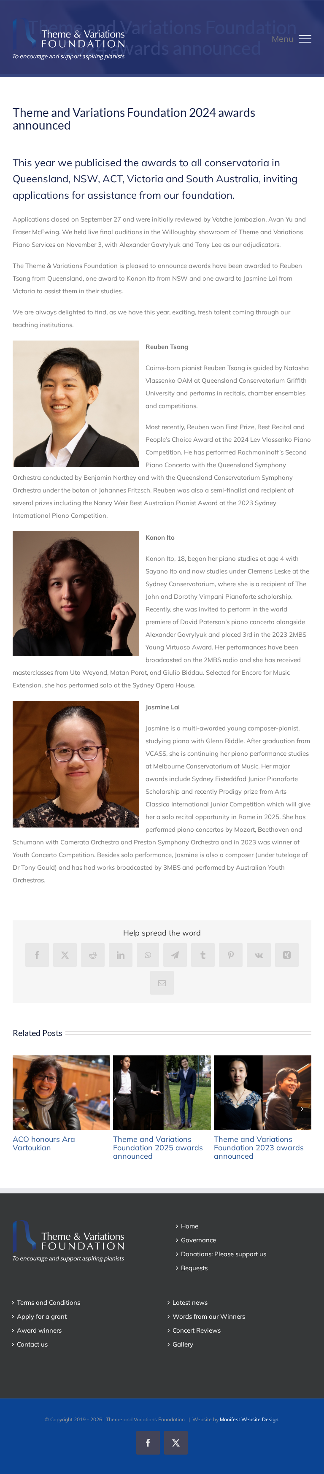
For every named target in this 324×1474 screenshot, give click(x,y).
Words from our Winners (209, 1316)
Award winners (39, 1330)
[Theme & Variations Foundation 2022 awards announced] (263, 1092)
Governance (198, 1240)
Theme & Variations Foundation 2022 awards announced (248, 1092)
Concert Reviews (197, 1330)
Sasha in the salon (46, 1092)
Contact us (32, 1344)
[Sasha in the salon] (62, 1092)
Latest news (190, 1302)
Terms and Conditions (48, 1302)
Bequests (194, 1268)
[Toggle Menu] (305, 39)
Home (189, 1226)
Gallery (77, 1092)
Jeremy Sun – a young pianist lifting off (147, 1092)
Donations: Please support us (223, 1254)
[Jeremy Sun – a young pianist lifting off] (162, 1092)
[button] (22, 1108)
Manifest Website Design (249, 1419)
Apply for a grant (42, 1316)
